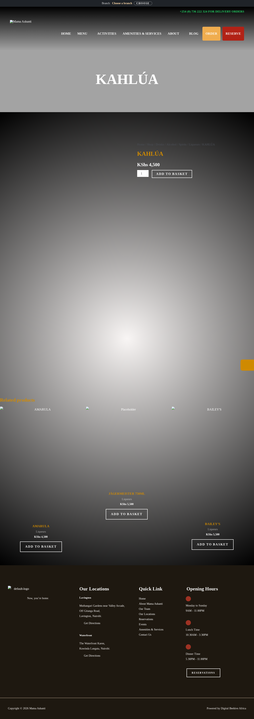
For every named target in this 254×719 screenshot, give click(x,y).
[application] (89, 34)
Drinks (160, 144)
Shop (150, 144)
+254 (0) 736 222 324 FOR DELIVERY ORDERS (211, 11)
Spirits (183, 144)
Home (141, 144)
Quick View (41, 517)
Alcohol (171, 144)
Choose (143, 3)
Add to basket (172, 174)
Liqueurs (194, 144)
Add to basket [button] (41, 546)
